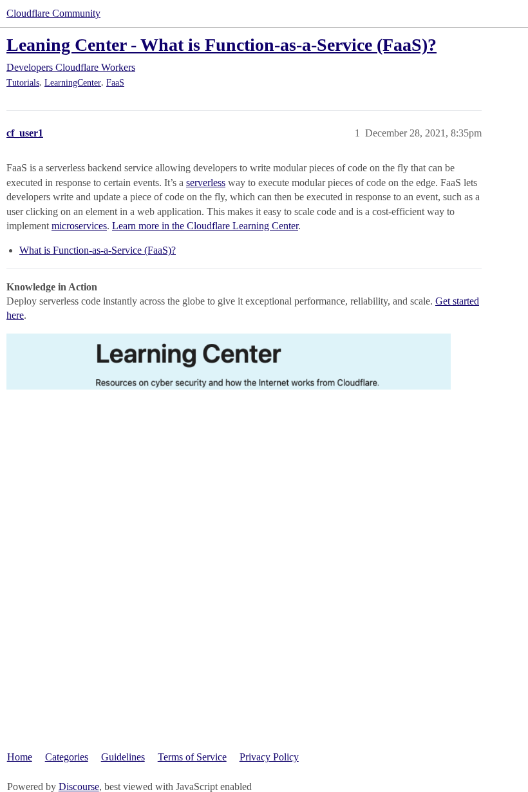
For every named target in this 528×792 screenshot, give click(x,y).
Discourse (79, 786)
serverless (205, 182)
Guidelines (123, 756)
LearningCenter (72, 83)
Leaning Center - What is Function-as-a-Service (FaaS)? (221, 45)
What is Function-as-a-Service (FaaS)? (97, 250)
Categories (66, 756)
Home (19, 756)
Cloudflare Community (53, 13)
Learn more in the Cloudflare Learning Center (205, 225)
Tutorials (22, 83)
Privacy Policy (269, 756)
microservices (79, 225)
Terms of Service (192, 756)
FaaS (115, 83)
